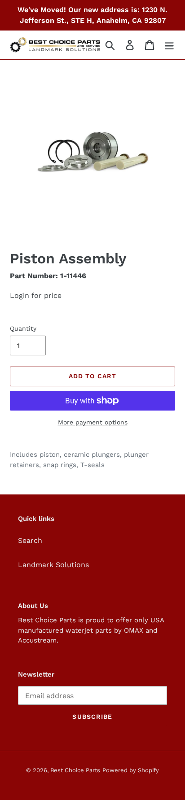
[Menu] (169, 45)
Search (30, 540)
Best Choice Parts (75, 770)
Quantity (23, 328)
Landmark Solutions (53, 564)
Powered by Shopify (130, 770)
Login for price (36, 295)
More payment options (93, 422)
